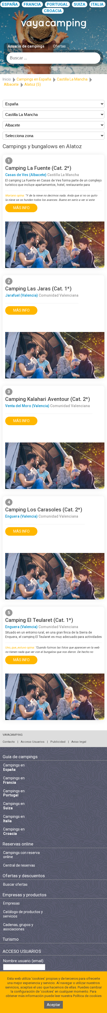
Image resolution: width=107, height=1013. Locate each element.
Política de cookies (87, 996)
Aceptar (53, 1004)
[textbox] (53, 58)
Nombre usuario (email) (23, 961)
